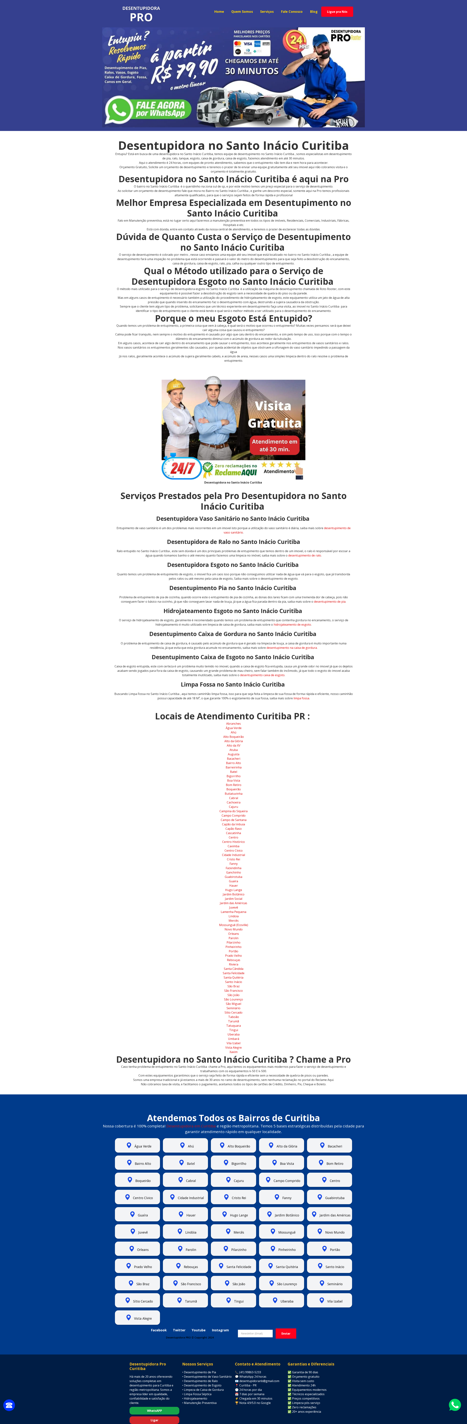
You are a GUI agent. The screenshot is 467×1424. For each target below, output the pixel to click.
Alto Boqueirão (233, 737)
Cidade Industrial (233, 855)
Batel (233, 772)
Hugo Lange (233, 890)
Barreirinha (234, 767)
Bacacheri (233, 759)
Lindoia (234, 916)
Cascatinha (233, 833)
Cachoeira (233, 802)
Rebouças (233, 960)
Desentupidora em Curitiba (191, 1126)
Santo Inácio (233, 982)
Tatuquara (233, 1026)
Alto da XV (233, 745)
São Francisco (233, 991)
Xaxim (233, 1052)
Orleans (233, 934)
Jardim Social (233, 899)
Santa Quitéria (233, 977)
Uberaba (233, 1034)
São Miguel (233, 1004)
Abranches (233, 724)
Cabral (233, 798)
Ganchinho (233, 872)
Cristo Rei (233, 859)
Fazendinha (233, 868)
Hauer (233, 886)
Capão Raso (233, 829)
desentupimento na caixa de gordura (291, 648)
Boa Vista (233, 780)
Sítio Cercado (233, 1012)
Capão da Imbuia (233, 824)
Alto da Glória (233, 741)
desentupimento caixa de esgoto (262, 675)
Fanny (233, 864)
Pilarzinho (233, 942)
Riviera (233, 964)
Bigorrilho (234, 776)
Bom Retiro (233, 785)
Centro (233, 837)
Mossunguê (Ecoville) (233, 925)
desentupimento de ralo (304, 555)
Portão (233, 951)
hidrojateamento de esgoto (292, 625)
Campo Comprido (234, 816)
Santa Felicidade (233, 973)
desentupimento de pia (329, 602)
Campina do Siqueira (233, 811)
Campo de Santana (233, 820)
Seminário (233, 1008)
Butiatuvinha (233, 794)
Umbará (233, 1039)
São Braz (233, 986)
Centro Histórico (233, 842)
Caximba (233, 846)
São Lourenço (233, 999)
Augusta (233, 754)
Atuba (233, 750)
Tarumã (233, 1021)
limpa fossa (301, 698)
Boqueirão (233, 789)
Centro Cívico (234, 851)
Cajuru (233, 807)
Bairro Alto (233, 763)
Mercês (234, 921)
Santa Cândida (233, 969)
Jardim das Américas (233, 903)
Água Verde (234, 728)
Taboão (233, 1017)
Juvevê (233, 907)
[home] (141, 14)
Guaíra (233, 881)
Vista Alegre (233, 1048)
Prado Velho (233, 956)
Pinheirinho (233, 947)
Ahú (233, 732)
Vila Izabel (233, 1043)
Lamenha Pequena (233, 912)
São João (233, 995)
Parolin (233, 938)
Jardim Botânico (233, 894)
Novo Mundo (234, 929)
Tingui (233, 1030)
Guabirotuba (233, 877)
